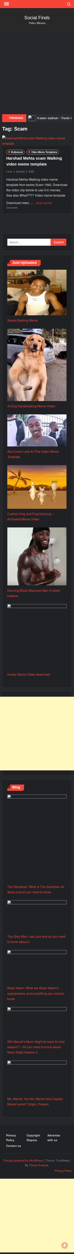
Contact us (13, 1146)
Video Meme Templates (44, 152)
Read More (44, 203)
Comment (11, 207)
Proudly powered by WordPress (23, 1160)
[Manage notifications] (65, 1245)
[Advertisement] (37, 73)
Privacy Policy (11, 1137)
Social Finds (37, 17)
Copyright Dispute (33, 1137)
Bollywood (17, 152)
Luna (9, 171)
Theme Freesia (38, 1165)
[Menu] (6, 4)
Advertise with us (53, 1137)
